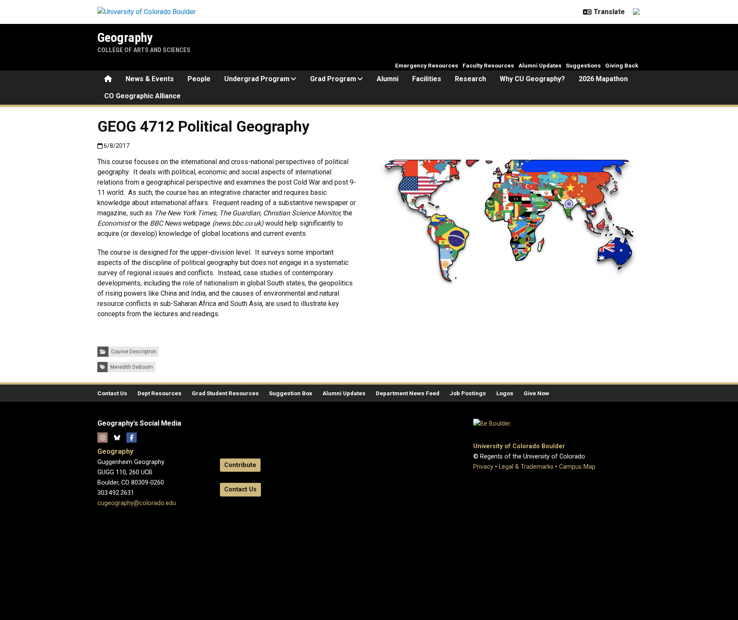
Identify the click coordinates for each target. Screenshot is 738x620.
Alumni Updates (540, 65)
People (199, 79)
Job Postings (468, 393)
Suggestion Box (290, 393)
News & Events (150, 79)
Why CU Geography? (532, 79)
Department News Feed (407, 393)
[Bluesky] (117, 437)
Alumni (387, 79)
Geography (124, 37)
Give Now (536, 393)
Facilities (426, 79)
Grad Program (333, 79)
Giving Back (621, 65)
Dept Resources (160, 393)
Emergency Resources (426, 65)
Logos (504, 393)
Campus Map (577, 466)
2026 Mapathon (603, 79)
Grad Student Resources (225, 393)
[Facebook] (131, 437)
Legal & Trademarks (526, 466)
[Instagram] (102, 437)
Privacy (483, 466)
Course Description (133, 352)
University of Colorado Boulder (519, 446)
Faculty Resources (488, 65)
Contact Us (112, 393)
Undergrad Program (257, 79)
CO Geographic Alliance (142, 96)
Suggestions (583, 65)
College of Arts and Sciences (143, 50)
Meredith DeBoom (131, 367)
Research (470, 79)
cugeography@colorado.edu (136, 503)
